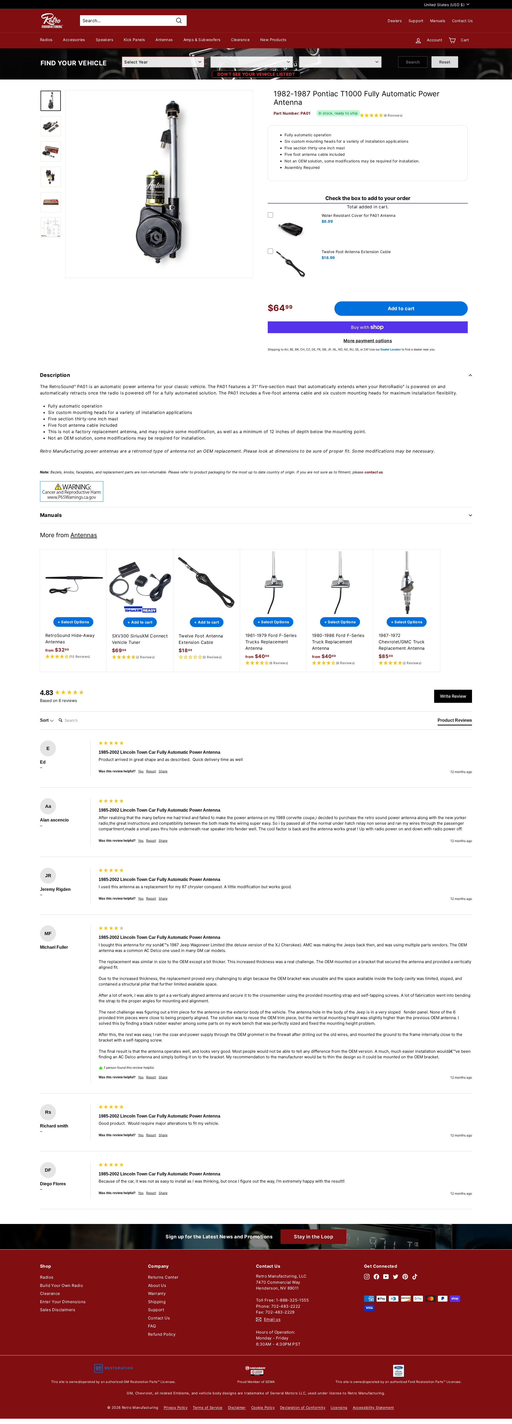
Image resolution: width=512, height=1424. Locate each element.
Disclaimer (237, 1407)
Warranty (157, 1293)
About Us (157, 1285)
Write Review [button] (453, 696)
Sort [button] (45, 720)
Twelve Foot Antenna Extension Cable (356, 251)
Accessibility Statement (373, 1407)
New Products (273, 39)
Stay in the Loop (313, 1236)
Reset (444, 62)
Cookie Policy (263, 1407)
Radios (46, 39)
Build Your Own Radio (61, 1285)
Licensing (339, 1407)
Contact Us (462, 20)
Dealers (395, 20)
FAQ (152, 1326)
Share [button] (163, 771)
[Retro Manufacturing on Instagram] (367, 1276)
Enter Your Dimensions (63, 1301)
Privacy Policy (176, 1407)
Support (416, 20)
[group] (68, 692)
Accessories (74, 39)
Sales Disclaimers (57, 1309)
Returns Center (163, 1277)
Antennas (164, 39)
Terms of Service (207, 1407)
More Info (291, 245)
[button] (73, 656)
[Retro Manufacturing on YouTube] (386, 1276)
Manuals (437, 20)
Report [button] (151, 771)
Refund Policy (161, 1334)
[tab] (455, 721)
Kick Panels (134, 39)
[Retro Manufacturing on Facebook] (376, 1276)
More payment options (367, 340)
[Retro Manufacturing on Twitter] (395, 1276)
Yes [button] (140, 771)
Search (413, 62)
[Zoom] (159, 184)
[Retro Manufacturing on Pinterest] (405, 1276)
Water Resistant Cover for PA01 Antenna (358, 215)
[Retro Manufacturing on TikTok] (415, 1276)
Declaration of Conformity (302, 1407)
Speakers (104, 39)
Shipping (157, 1301)
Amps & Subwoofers (202, 39)
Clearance (240, 39)
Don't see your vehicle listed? (256, 74)
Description (55, 375)
